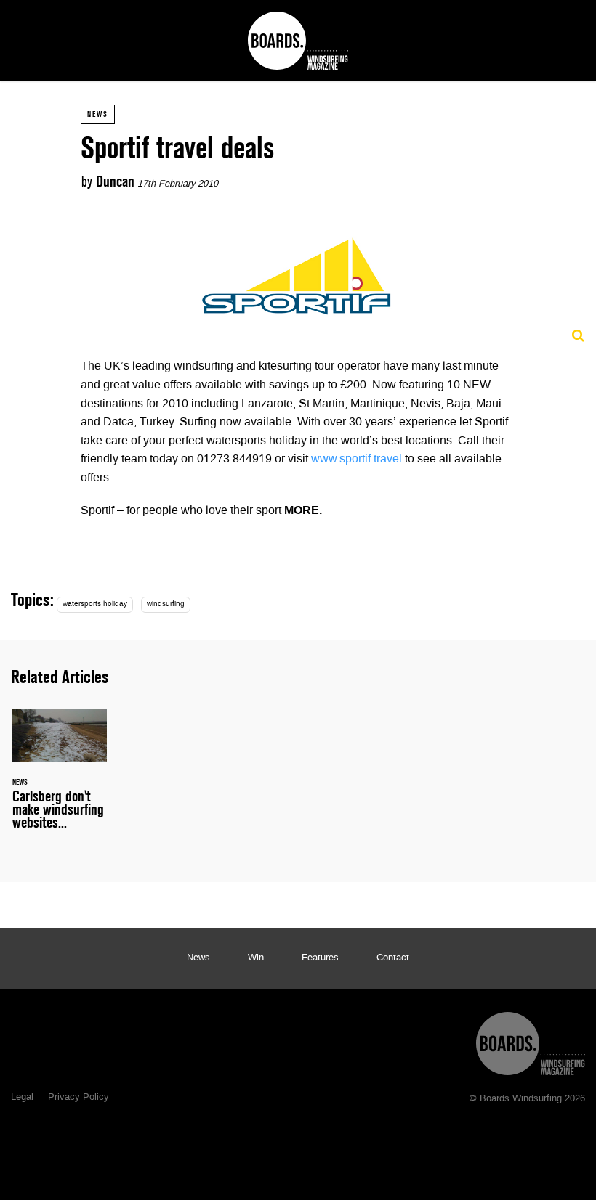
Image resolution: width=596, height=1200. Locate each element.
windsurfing (166, 604)
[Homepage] (530, 1040)
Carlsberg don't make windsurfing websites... (59, 777)
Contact (392, 958)
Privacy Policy (78, 1097)
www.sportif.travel (356, 459)
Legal (22, 1097)
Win (256, 958)
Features (320, 958)
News (97, 114)
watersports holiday (95, 604)
